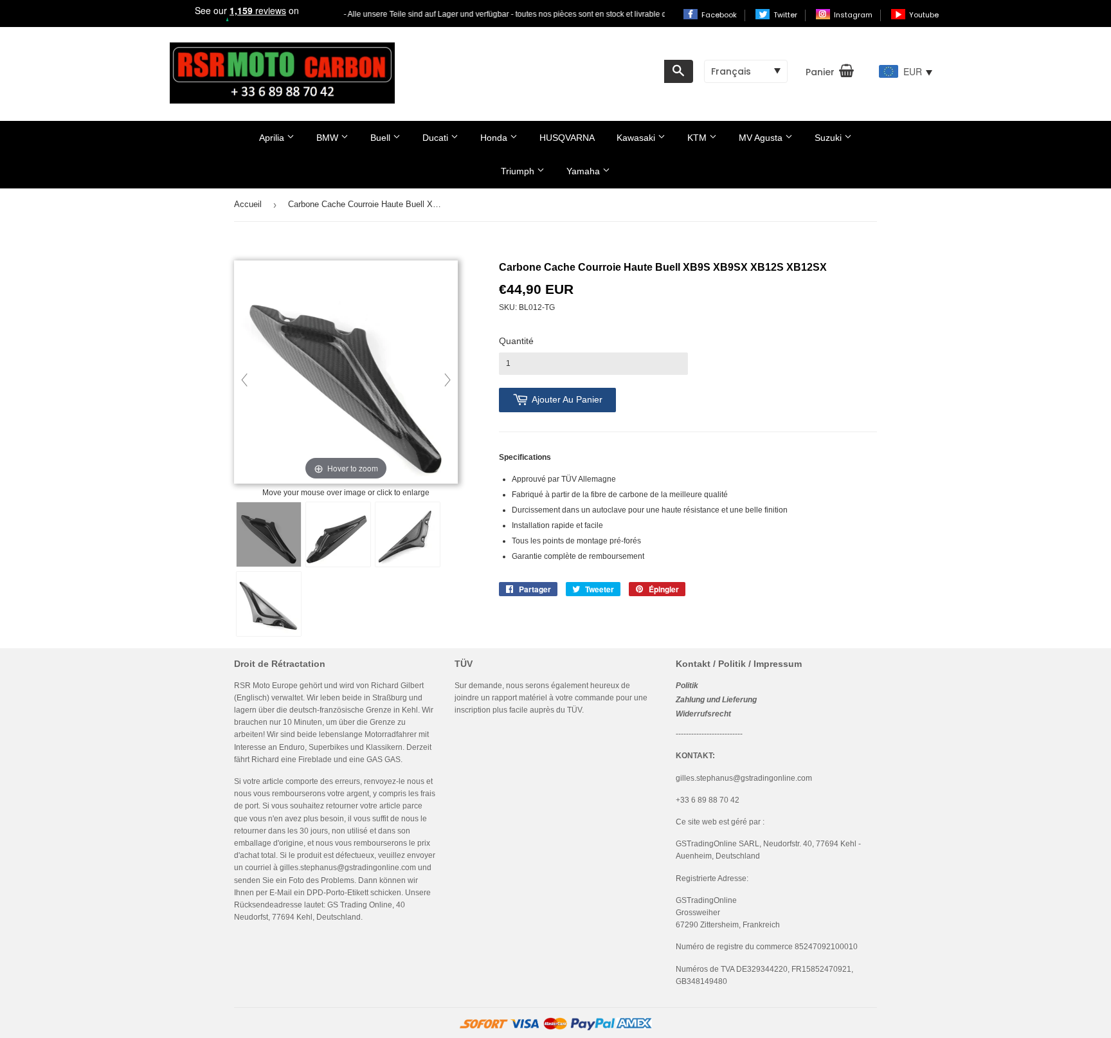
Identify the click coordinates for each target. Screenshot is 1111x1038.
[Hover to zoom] (346, 373)
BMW (328, 137)
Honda (495, 137)
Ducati (436, 137)
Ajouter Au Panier (567, 399)
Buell (381, 137)
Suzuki (829, 137)
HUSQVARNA (567, 137)
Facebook (720, 15)
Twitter (786, 15)
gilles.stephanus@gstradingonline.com (348, 867)
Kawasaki (637, 137)
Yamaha (584, 171)
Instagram (854, 15)
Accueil (248, 204)
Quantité (516, 341)
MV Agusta (762, 137)
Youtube (924, 15)
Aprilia (273, 137)
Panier (820, 72)
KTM (698, 137)
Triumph (519, 171)
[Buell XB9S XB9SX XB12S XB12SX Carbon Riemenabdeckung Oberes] (269, 534)
